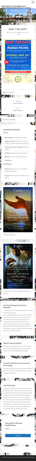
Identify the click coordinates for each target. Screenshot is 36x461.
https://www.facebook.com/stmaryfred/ (14, 315)
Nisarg (32, 457)
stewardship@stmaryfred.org (19, 350)
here (14, 373)
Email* (7, 428)
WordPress (22, 457)
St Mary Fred (24, 32)
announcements (10, 92)
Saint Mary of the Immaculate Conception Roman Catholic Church (16, 6)
